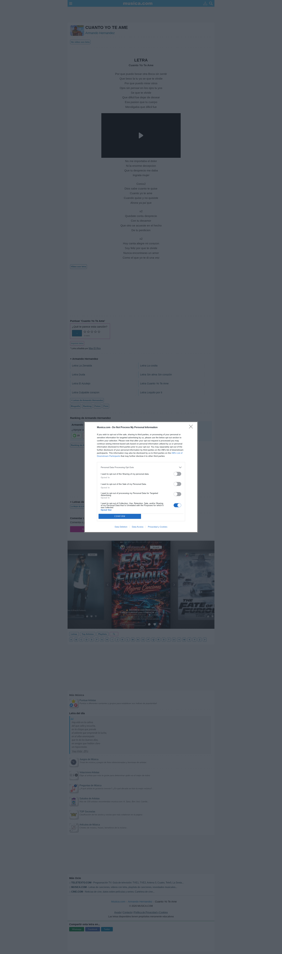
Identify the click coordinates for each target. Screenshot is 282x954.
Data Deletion (121, 527)
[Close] (192, 427)
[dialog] (141, 477)
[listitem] (141, 467)
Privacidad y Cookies (157, 527)
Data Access (137, 527)
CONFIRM (119, 516)
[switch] (177, 474)
